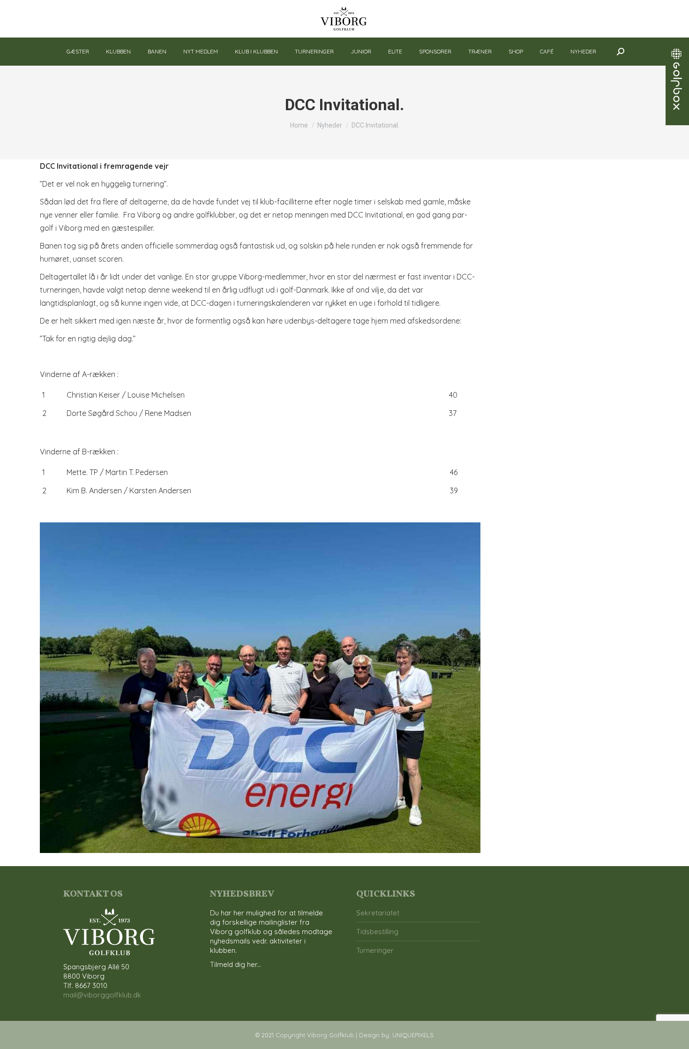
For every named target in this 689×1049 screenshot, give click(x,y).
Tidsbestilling (377, 931)
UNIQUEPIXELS (413, 1035)
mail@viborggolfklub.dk (102, 994)
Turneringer (375, 950)
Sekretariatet (377, 912)
